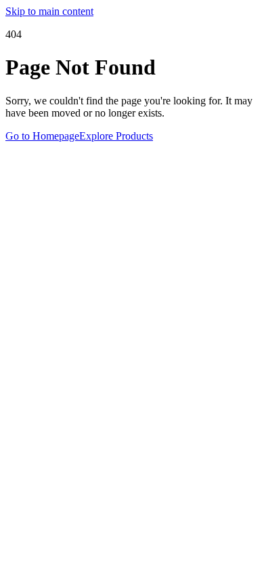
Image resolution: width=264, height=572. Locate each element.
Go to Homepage (42, 136)
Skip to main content (49, 11)
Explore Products (116, 136)
